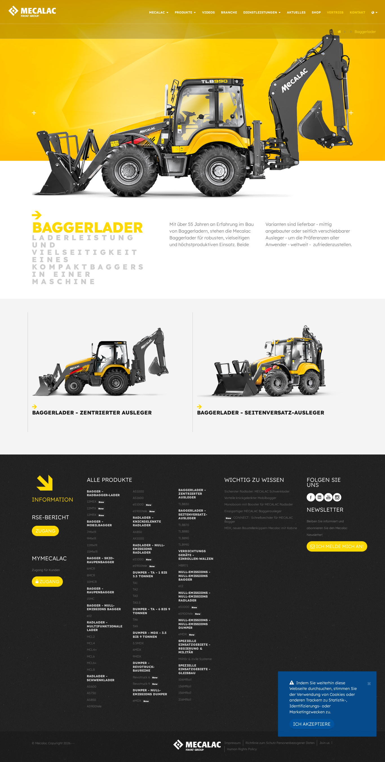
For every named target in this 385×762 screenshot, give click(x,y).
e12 (89, 616)
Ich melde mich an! (339, 546)
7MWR (91, 532)
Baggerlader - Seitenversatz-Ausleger (260, 412)
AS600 (91, 687)
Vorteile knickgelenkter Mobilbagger (250, 498)
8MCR (91, 575)
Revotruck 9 (145, 684)
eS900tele (144, 511)
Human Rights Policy (242, 749)
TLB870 (183, 525)
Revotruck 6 (145, 677)
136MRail (184, 686)
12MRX (95, 515)
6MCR (91, 569)
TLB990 (183, 545)
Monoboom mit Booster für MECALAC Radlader (258, 504)
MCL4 (91, 643)
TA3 (135, 596)
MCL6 (91, 656)
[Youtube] (328, 497)
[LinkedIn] (319, 497)
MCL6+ (92, 663)
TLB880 (183, 531)
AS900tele (94, 706)
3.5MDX (138, 643)
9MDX (137, 656)
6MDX (137, 650)
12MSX (95, 501)
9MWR (91, 538)
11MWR (92, 545)
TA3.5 (136, 603)
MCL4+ (92, 650)
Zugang (45, 531)
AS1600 (138, 498)
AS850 (91, 700)
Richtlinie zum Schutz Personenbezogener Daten (280, 743)
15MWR (92, 552)
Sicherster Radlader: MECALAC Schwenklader (256, 491)
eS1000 (142, 504)
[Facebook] (311, 497)
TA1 (135, 583)
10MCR (92, 582)
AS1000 (138, 491)
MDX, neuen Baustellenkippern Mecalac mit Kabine (260, 528)
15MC (90, 599)
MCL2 (91, 637)
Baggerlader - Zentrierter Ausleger (92, 412)
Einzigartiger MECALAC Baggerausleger (253, 511)
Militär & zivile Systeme (195, 659)
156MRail (184, 693)
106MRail (184, 679)
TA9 (135, 626)
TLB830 (183, 504)
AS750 (91, 693)
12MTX (95, 508)
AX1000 (138, 538)
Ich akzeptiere (312, 724)
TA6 (135, 619)
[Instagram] (337, 497)
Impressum (232, 743)
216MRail (184, 699)
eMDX (141, 701)
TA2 (135, 589)
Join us (324, 743)
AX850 (137, 532)
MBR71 (183, 565)
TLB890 (183, 538)
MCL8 (91, 670)
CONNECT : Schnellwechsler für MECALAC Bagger (258, 519)
